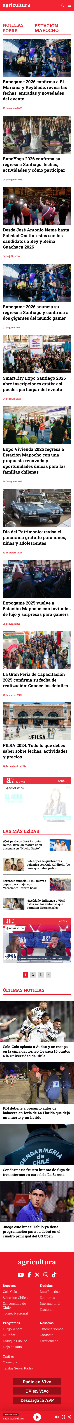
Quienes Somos (51, 1329)
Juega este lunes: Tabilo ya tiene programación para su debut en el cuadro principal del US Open (31, 1231)
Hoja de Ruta (12, 1347)
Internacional (50, 1303)
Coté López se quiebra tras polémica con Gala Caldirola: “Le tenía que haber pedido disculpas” (48, 864)
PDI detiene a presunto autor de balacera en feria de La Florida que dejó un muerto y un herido (36, 1113)
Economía (47, 1297)
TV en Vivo (37, 1391)
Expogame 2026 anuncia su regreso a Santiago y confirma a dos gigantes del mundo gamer (36, 312)
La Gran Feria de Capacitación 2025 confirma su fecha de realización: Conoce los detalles (35, 679)
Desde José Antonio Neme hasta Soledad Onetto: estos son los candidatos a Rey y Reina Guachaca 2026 (36, 238)
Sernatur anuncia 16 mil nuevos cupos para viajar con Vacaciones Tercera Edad (24, 884)
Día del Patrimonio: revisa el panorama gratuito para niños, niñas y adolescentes (34, 537)
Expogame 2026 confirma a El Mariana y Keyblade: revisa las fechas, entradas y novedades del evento (35, 90)
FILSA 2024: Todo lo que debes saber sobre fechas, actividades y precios (35, 751)
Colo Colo (10, 1291)
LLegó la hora (13, 1329)
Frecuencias (49, 1341)
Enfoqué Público (15, 1341)
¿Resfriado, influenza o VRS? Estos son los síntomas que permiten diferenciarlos (46, 904)
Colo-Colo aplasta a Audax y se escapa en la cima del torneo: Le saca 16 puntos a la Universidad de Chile (36, 1051)
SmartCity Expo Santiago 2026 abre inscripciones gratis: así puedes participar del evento (34, 383)
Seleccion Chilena (16, 1297)
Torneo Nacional (15, 1313)
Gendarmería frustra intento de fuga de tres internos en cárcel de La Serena (36, 1172)
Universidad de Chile (14, 1305)
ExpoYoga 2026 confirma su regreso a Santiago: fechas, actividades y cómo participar (34, 164)
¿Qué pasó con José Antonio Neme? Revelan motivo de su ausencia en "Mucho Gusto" (22, 844)
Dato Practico (50, 1291)
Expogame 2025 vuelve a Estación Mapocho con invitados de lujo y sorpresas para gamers (37, 608)
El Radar (9, 1335)
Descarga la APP (37, 1400)
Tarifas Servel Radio (18, 1368)
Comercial (10, 1362)
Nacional (47, 1309)
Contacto (46, 1335)
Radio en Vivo (37, 1382)
